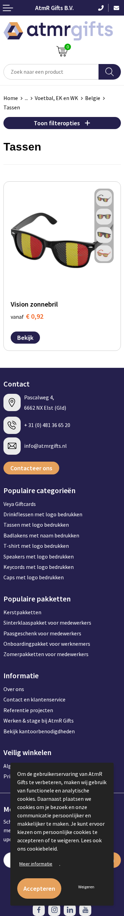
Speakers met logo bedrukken (38, 556)
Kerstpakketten (22, 612)
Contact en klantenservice (34, 699)
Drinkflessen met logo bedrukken (42, 514)
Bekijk (25, 338)
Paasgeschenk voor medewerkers (42, 633)
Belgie (92, 97)
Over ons (13, 689)
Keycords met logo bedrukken (38, 566)
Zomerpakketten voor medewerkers (46, 654)
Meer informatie (35, 864)
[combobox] (51, 72)
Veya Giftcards (19, 503)
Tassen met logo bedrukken (36, 524)
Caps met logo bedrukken (33, 577)
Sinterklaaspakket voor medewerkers (47, 622)
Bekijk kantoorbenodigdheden (39, 731)
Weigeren (86, 886)
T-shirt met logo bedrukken (36, 545)
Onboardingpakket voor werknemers (46, 643)
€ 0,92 (27, 316)
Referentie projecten (28, 710)
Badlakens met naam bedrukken (41, 535)
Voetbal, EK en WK (56, 97)
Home (10, 97)
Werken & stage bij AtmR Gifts (38, 720)
